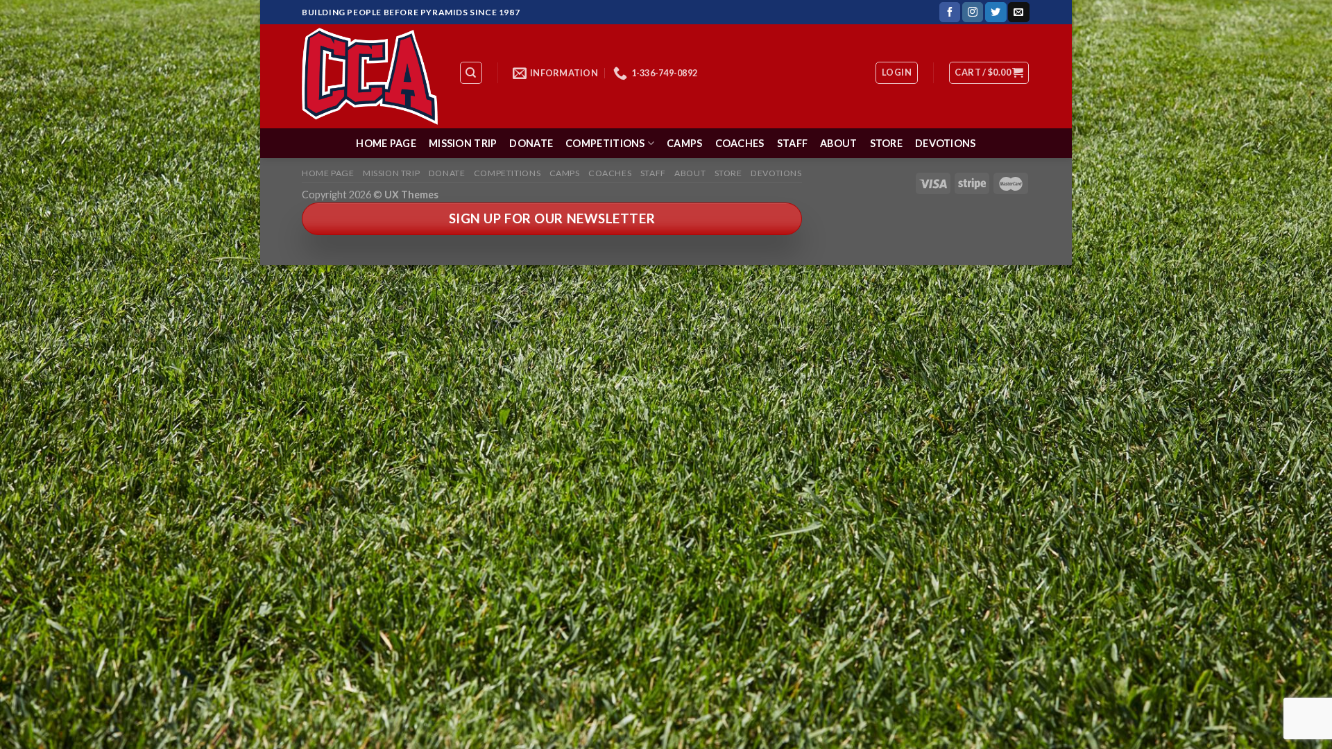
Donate (531, 143)
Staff (792, 143)
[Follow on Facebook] (949, 12)
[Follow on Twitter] (995, 12)
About (838, 143)
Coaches (740, 143)
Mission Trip (463, 143)
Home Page (386, 143)
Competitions (604, 143)
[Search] (471, 73)
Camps (684, 143)
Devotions (945, 143)
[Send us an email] (1018, 12)
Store (886, 143)
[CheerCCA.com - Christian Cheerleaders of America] (370, 76)
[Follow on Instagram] (972, 12)
